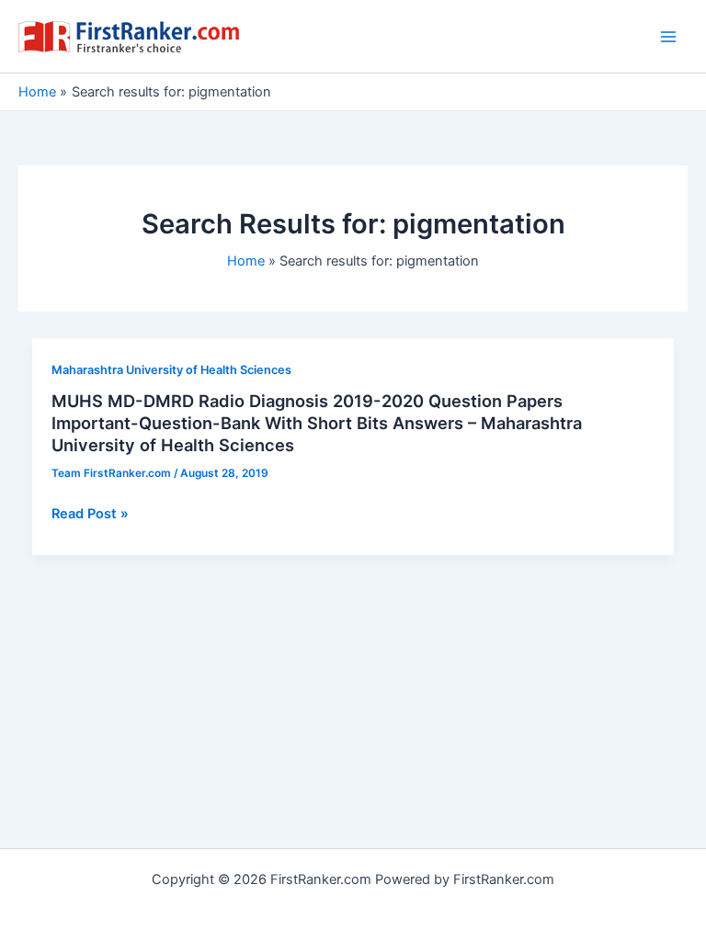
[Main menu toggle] (668, 36)
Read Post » (90, 515)
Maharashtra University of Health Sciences (171, 370)
